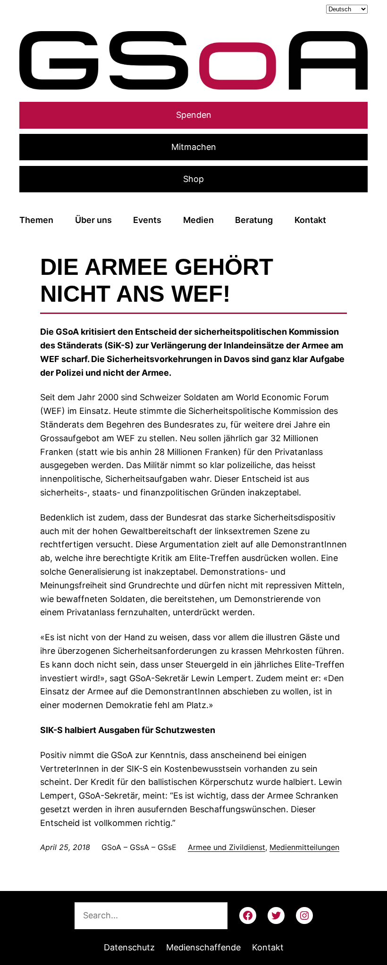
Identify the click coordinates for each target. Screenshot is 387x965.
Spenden (193, 115)
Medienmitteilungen (304, 847)
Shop (193, 179)
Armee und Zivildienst (226, 847)
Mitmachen (193, 147)
